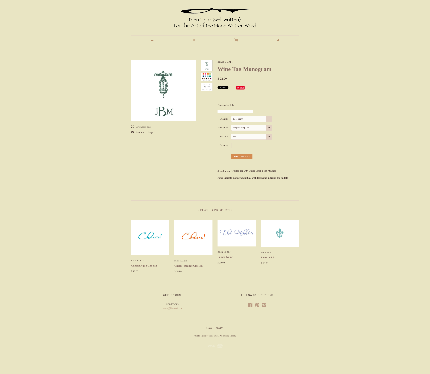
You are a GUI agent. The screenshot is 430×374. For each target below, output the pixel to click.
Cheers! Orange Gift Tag (188, 265)
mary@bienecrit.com (173, 308)
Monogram (223, 127)
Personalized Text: (227, 105)
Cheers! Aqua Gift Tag (144, 265)
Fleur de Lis (268, 257)
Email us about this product (144, 132)
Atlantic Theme (200, 336)
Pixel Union (214, 336)
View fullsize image (141, 127)
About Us (220, 328)
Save (242, 87)
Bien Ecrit (137, 260)
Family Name (225, 257)
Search (209, 328)
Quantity (224, 119)
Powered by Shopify (228, 336)
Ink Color (223, 136)
